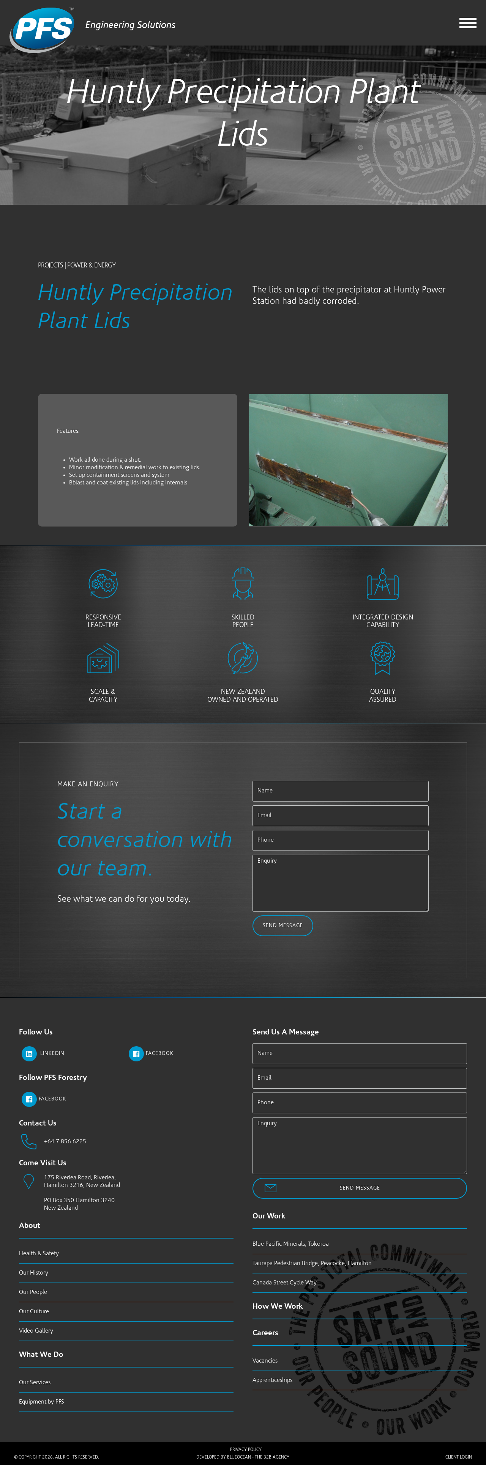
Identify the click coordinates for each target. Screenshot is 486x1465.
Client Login (458, 1457)
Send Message (283, 926)
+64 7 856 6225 (65, 1142)
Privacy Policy (246, 1450)
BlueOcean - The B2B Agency (258, 1457)
